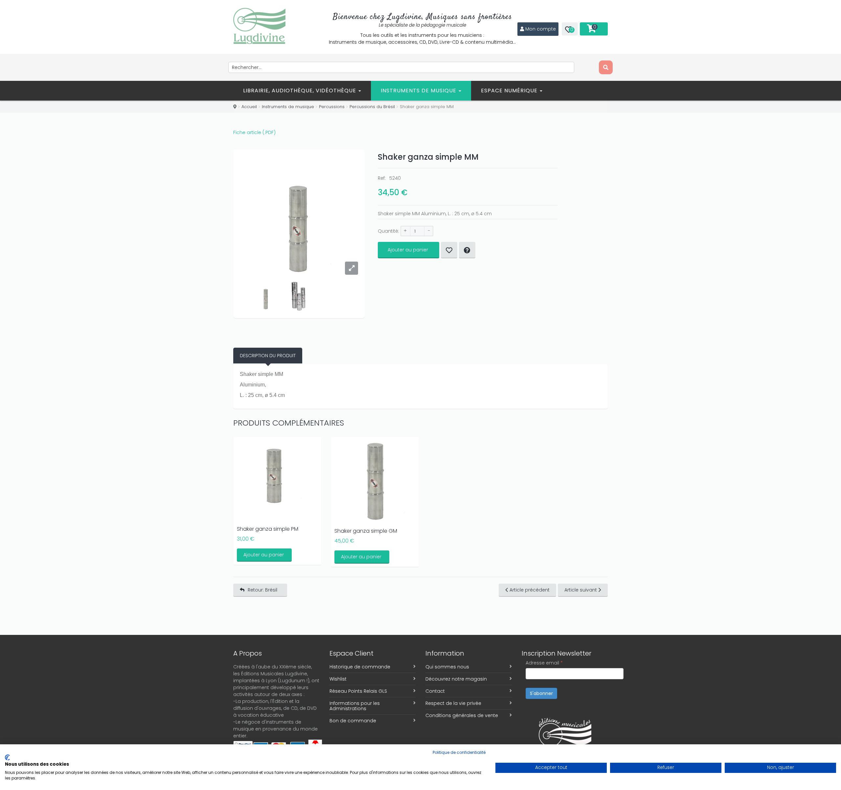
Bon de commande (353, 720)
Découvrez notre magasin (456, 679)
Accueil (249, 107)
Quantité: (388, 231)
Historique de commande (360, 666)
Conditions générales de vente (461, 715)
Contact (435, 691)
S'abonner (541, 693)
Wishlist (338, 679)
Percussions (332, 107)
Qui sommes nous (447, 666)
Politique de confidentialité (459, 752)
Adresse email (544, 663)
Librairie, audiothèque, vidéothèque (300, 90)
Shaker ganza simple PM (267, 529)
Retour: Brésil (262, 590)
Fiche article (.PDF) (254, 132)
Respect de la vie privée (453, 703)
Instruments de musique (419, 90)
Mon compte (540, 29)
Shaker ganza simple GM (365, 531)
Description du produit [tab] (268, 355)
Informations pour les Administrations (355, 706)
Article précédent (530, 590)
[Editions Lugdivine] (259, 26)
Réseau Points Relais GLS (358, 691)
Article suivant (580, 590)
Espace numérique (510, 90)
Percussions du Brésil (372, 107)
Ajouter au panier (408, 249)
